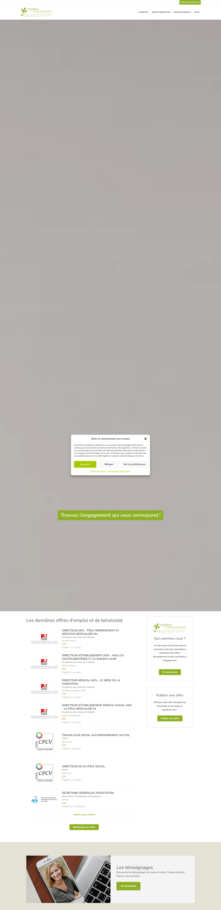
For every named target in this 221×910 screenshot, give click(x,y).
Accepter (85, 464)
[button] (145, 438)
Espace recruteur (161, 12)
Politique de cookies (97, 471)
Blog (197, 12)
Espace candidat (182, 12)
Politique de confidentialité (119, 471)
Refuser (109, 464)
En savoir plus (128, 885)
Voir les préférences (134, 464)
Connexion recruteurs (190, 2)
